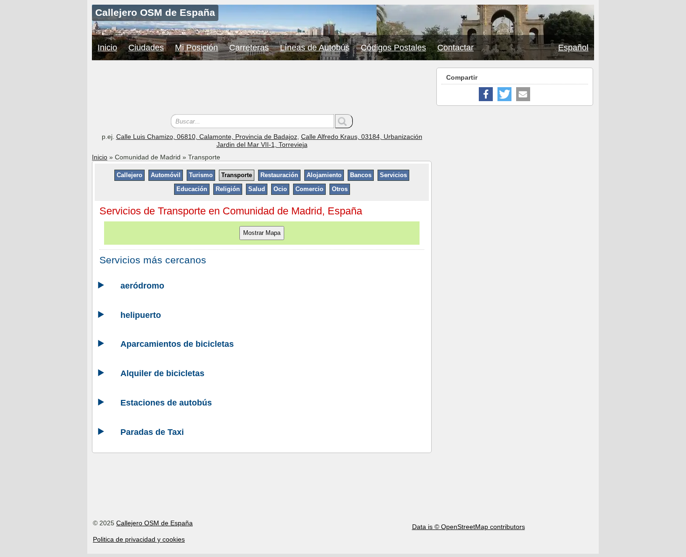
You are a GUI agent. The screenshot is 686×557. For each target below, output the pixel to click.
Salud (256, 189)
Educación (191, 189)
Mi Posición (196, 47)
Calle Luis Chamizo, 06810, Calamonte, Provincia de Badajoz (206, 136)
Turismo (201, 175)
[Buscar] (344, 121)
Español (573, 47)
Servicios (393, 175)
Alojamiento (324, 175)
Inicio (107, 47)
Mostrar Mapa (261, 232)
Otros (340, 189)
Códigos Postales (393, 47)
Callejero (129, 175)
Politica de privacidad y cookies (139, 539)
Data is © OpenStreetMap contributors (468, 526)
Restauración (279, 175)
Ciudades (146, 47)
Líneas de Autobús (315, 47)
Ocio (280, 189)
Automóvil (166, 175)
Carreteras (249, 47)
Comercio (309, 189)
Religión (228, 189)
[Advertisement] (262, 89)
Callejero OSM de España (154, 523)
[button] (486, 94)
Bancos (360, 175)
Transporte (236, 175)
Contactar (455, 47)
